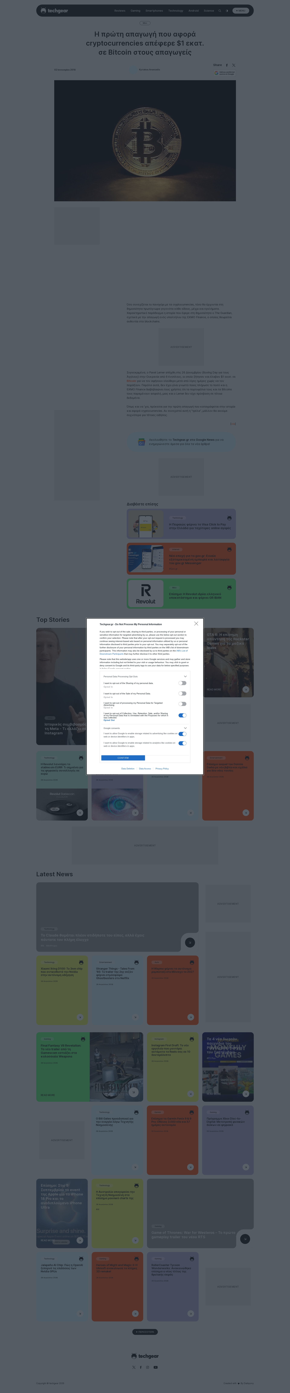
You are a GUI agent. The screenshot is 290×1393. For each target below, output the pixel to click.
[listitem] (145, 676)
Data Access (145, 768)
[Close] (197, 624)
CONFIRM (123, 758)
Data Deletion (127, 768)
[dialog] (145, 696)
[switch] (182, 683)
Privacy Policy (162, 768)
